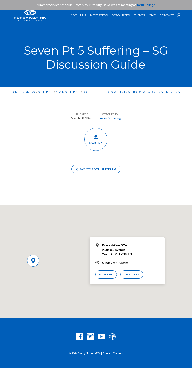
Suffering (45, 92)
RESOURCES (121, 15)
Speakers (154, 92)
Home (15, 92)
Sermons (29, 92)
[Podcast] (112, 337)
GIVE (152, 15)
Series (123, 92)
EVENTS (139, 15)
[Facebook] (79, 337)
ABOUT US (78, 15)
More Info (106, 274)
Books (137, 92)
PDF (86, 92)
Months (172, 92)
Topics (109, 92)
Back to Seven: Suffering (97, 169)
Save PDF (95, 142)
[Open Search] (178, 15)
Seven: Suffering (68, 92)
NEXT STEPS (99, 15)
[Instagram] (90, 337)
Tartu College (145, 5)
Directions (132, 274)
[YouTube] (101, 337)
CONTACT (167, 15)
